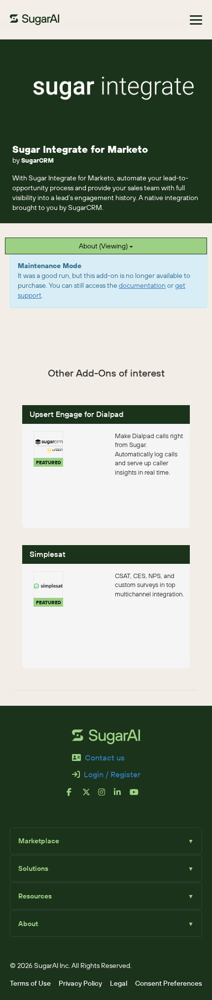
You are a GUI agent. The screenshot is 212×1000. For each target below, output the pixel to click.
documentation (142, 285)
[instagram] (106, 796)
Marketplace (106, 840)
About (106, 923)
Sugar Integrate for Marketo (80, 149)
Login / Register (112, 774)
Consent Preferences (168, 983)
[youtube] (137, 796)
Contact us (105, 757)
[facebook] (74, 796)
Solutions (106, 868)
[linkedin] (122, 796)
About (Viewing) (104, 245)
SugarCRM (37, 160)
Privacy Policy (80, 983)
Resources (106, 896)
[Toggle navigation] (196, 20)
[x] (90, 796)
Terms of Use (30, 983)
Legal (118, 983)
